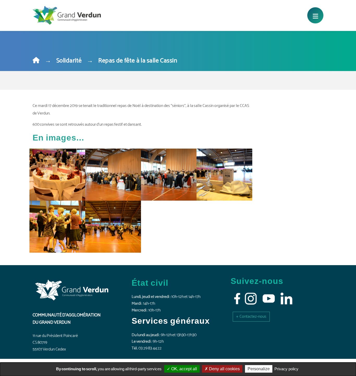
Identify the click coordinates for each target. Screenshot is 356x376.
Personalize (259, 369)
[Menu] (315, 15)
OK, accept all (183, 369)
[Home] (36, 61)
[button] (251, 316)
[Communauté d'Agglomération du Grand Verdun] (67, 15)
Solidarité (69, 61)
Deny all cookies (224, 369)
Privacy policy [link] (286, 369)
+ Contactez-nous (251, 316)
